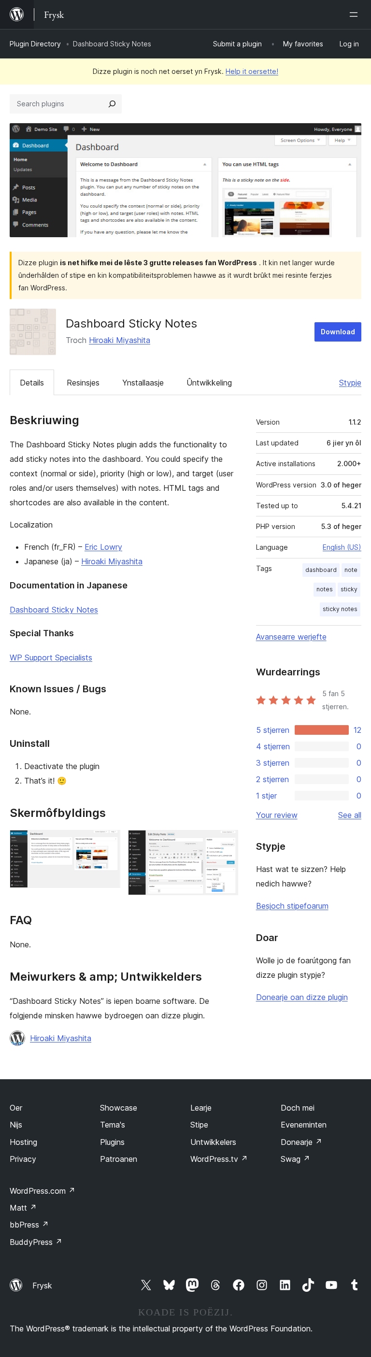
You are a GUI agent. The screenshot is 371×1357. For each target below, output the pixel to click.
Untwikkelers (213, 1142)
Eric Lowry (103, 547)
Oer (16, 1108)
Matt (23, 1208)
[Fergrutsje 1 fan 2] (107, 843)
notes (324, 589)
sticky (349, 589)
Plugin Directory (35, 44)
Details (32, 382)
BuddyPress (36, 1242)
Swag (295, 1159)
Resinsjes (83, 382)
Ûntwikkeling (209, 382)
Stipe (199, 1124)
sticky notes (340, 609)
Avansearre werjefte (291, 637)
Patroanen (118, 1159)
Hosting (23, 1142)
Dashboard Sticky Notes (54, 609)
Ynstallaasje (143, 382)
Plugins (112, 1142)
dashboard (321, 569)
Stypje (350, 382)
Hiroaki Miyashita (119, 340)
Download (338, 332)
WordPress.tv (219, 1159)
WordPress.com (42, 1191)
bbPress (29, 1224)
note (350, 569)
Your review (277, 815)
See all (349, 815)
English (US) (342, 547)
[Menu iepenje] (355, 14)
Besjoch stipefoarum (292, 906)
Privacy (23, 1159)
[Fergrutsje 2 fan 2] (225, 843)
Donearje (301, 1142)
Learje (201, 1108)
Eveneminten (304, 1124)
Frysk (42, 1285)
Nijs (16, 1124)
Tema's (112, 1124)
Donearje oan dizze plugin (302, 997)
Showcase (118, 1108)
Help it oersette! (252, 71)
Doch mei (297, 1108)
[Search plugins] (112, 104)
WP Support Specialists (51, 657)
